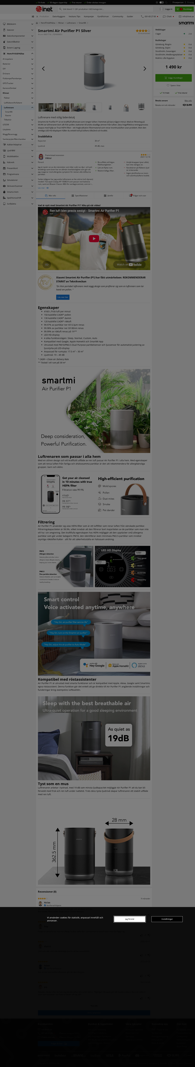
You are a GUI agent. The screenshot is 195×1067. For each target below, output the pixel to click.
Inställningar (167, 919)
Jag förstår (129, 919)
